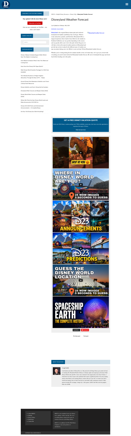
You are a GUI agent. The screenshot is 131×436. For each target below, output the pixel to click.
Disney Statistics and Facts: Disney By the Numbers (34, 87)
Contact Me (31, 421)
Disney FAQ (73, 14)
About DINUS (31, 413)
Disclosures (31, 419)
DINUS (53, 14)
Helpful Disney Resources (62, 14)
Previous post (76, 336)
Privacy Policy (31, 417)
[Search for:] (35, 42)
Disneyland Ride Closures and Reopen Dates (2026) (34, 90)
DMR (69, 384)
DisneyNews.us (37, 432)
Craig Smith (60, 29)
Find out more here (81, 130)
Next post (85, 336)
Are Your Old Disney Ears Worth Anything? (32, 111)
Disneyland (54, 32)
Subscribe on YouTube (35, 23)
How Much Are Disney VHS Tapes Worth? (32, 66)
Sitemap (30, 415)
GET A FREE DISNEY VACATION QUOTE (81, 120)
